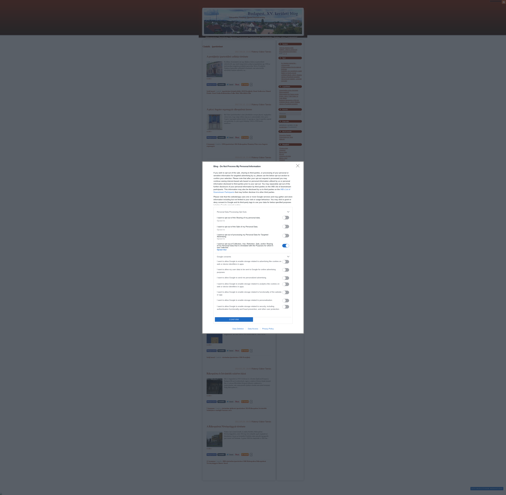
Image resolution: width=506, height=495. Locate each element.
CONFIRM (234, 320)
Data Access (253, 329)
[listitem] (253, 211)
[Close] (298, 166)
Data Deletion (238, 329)
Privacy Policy (268, 329)
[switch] (285, 217)
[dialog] (253, 247)
